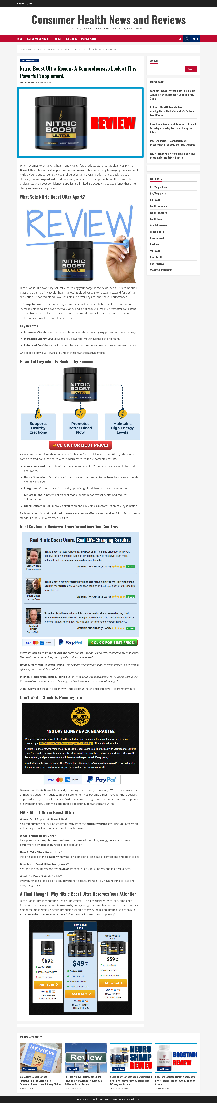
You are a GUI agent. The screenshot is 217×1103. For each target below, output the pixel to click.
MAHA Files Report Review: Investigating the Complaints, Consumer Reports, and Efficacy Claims (172, 94)
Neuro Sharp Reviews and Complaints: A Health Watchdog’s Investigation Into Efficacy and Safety (173, 128)
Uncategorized (157, 263)
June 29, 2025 (163, 1088)
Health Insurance (158, 212)
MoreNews (119, 1099)
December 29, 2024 (43, 82)
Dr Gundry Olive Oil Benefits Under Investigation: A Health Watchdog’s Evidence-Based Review (172, 111)
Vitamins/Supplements (161, 270)
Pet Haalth (155, 251)
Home (19, 38)
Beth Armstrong (27, 82)
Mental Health (157, 231)
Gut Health (155, 200)
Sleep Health (156, 257)
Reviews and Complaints (39, 38)
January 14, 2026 (74, 1088)
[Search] (180, 39)
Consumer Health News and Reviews (108, 19)
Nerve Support (157, 238)
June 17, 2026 (27, 1088)
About (58, 38)
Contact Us (71, 38)
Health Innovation (158, 206)
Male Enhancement (29, 60)
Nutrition (154, 244)
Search (154, 60)
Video (195, 38)
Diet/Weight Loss (158, 187)
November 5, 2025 (120, 1088)
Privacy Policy (88, 38)
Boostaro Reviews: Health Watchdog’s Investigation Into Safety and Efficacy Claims (176, 1058)
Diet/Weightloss (158, 193)
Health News (156, 219)
